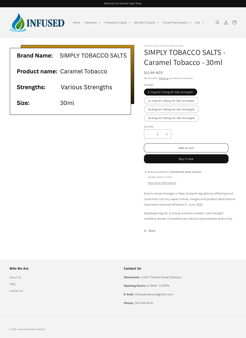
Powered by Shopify (35, 329)
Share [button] (151, 230)
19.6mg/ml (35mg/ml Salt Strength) (171, 109)
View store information (162, 182)
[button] (92, 22)
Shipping (164, 78)
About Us (15, 277)
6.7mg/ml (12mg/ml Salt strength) (170, 92)
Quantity (149, 126)
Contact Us (16, 290)
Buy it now (186, 159)
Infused (21, 329)
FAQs (13, 284)
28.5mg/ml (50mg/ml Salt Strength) (171, 118)
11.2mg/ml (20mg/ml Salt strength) (171, 100)
